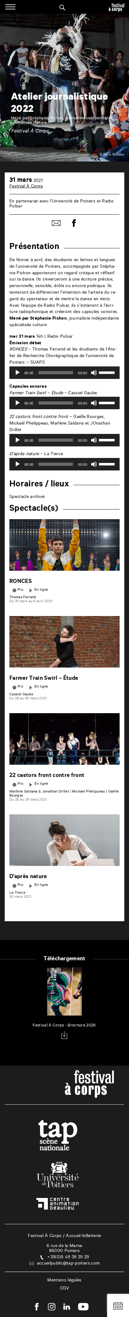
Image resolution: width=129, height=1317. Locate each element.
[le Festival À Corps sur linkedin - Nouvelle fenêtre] (66, 1307)
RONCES (20, 582)
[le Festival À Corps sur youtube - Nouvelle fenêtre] (83, 1307)
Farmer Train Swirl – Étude (43, 679)
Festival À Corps (26, 186)
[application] (64, 372)
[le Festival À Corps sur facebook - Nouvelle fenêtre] (36, 1307)
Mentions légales (64, 1280)
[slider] (107, 372)
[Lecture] (17, 373)
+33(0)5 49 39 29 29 (68, 1257)
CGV (64, 1288)
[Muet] (94, 373)
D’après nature (28, 877)
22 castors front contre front (46, 776)
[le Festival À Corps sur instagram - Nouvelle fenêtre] (51, 1307)
